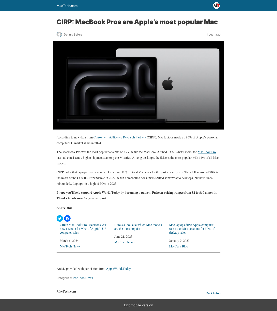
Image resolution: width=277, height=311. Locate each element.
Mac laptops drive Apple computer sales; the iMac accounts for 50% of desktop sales (191, 228)
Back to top (213, 293)
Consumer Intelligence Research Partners (119, 137)
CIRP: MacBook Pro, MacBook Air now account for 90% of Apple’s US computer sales (83, 228)
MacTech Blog (178, 246)
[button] (60, 218)
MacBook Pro (207, 152)
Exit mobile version (138, 305)
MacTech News (70, 246)
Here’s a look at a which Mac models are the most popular (138, 226)
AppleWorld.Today (118, 268)
